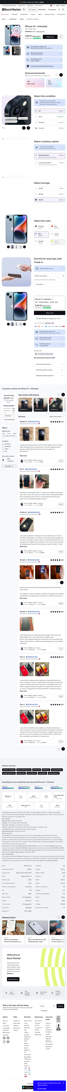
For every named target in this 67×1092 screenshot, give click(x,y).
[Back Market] (11, 9)
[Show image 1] (12, 247)
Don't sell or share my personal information (49, 1039)
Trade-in (26, 1032)
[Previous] (8, 247)
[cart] (63, 9)
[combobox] (49, 276)
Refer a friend (28, 1021)
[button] (16, 30)
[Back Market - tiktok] (8, 1038)
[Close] (65, 2)
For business (52, 9)
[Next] (24, 247)
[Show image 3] (20, 247)
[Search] (23, 9)
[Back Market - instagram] (4, 1038)
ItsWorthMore (48, 323)
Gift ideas (37, 1032)
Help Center (16, 1023)
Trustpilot (5, 1035)
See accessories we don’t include (44, 357)
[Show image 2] (16, 247)
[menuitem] (24, 14)
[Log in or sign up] (59, 9)
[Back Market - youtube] (4, 1041)
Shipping (15, 1025)
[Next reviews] (63, 749)
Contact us (16, 1021)
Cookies (48, 1034)
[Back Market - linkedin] (8, 1041)
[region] (44, 83)
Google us (10, 973)
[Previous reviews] (58, 749)
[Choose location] (52, 5)
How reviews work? (10, 419)
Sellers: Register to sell (27, 1050)
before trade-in (36, 36)
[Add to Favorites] (61, 37)
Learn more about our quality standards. (45, 860)
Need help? (42, 9)
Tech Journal (38, 1021)
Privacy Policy (49, 1044)
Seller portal (27, 1054)
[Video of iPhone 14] (16, 50)
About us (5, 1021)
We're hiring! (6, 1032)
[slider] (3, 436)
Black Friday (38, 1034)
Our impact (6, 1025)
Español (63, 5)
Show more (23, 455)
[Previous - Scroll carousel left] (56, 75)
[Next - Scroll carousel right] (61, 75)
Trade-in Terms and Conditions (49, 1030)
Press (4, 1023)
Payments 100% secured (27, 1063)
